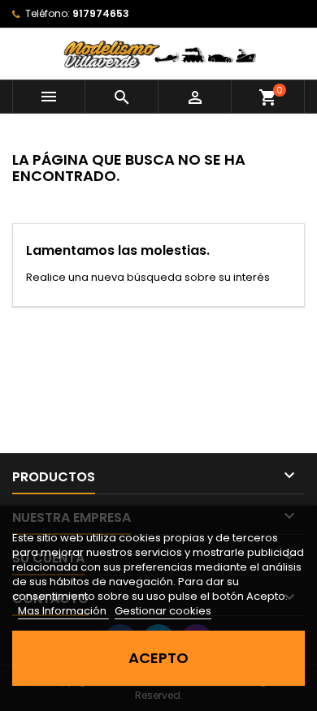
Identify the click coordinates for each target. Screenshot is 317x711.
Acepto (158, 658)
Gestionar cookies (163, 610)
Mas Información (63, 610)
